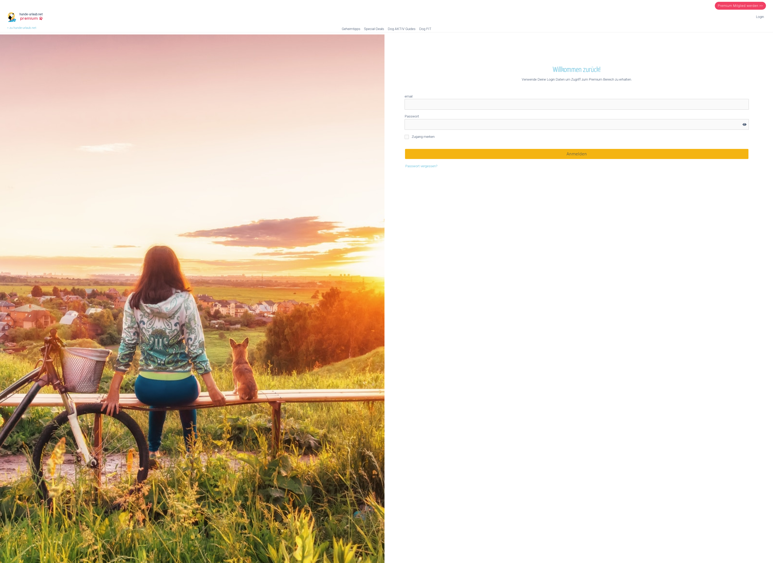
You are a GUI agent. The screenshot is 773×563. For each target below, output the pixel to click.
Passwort (412, 116)
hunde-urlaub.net (31, 14)
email (408, 96)
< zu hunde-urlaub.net (21, 28)
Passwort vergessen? (421, 166)
